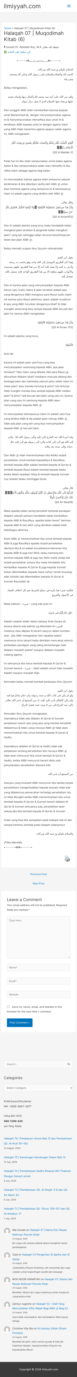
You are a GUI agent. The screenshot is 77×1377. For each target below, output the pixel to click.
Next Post (38, 883)
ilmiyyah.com (22, 6)
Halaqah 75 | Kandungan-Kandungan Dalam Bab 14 (35, 1157)
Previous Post (38, 874)
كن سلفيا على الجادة (19, 51)
